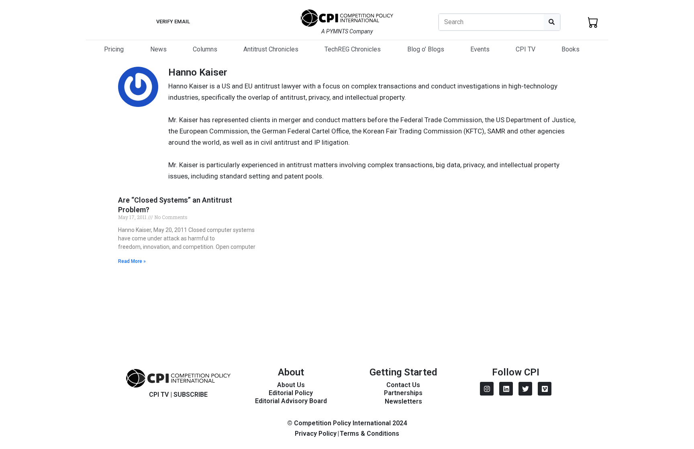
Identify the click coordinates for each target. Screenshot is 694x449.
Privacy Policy (316, 433)
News (158, 49)
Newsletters (403, 401)
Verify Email (173, 21)
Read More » (132, 261)
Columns (205, 49)
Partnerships (403, 393)
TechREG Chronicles (353, 49)
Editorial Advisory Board (291, 401)
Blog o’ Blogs (425, 49)
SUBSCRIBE (191, 394)
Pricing (114, 49)
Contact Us (403, 385)
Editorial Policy (291, 393)
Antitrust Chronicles (270, 49)
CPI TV (525, 49)
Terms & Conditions (369, 433)
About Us (291, 385)
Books (570, 49)
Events (480, 49)
